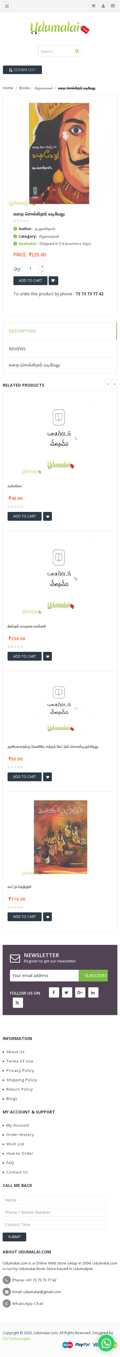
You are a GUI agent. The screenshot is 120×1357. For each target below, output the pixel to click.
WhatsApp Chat (27, 1303)
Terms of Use (19, 1061)
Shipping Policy (21, 1079)
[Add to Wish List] (47, 516)
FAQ (10, 1162)
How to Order (19, 1153)
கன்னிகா (15, 486)
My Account (17, 1125)
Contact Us (17, 1172)
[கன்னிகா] (60, 436)
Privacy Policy (20, 1070)
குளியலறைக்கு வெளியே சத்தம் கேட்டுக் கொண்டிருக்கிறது (53, 746)
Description (22, 331)
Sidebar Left (24, 69)
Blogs (11, 1098)
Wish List (15, 1144)
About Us (15, 1051)
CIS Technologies (17, 1338)
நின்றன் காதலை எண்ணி (27, 626)
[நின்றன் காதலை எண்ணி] (60, 576)
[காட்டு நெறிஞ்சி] (60, 836)
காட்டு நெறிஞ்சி (19, 886)
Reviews (17, 349)
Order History (20, 1134)
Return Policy (19, 1089)
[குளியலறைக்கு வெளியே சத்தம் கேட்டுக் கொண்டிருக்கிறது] (60, 706)
